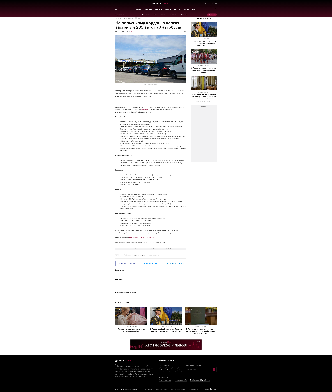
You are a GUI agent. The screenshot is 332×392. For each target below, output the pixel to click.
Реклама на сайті (181, 380)
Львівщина (127, 255)
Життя (176, 9)
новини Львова (127, 389)
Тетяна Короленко (136, 31)
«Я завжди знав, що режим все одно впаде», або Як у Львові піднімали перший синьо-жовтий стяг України (203, 98)
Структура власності (149, 389)
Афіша (194, 9)
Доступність (173, 14)
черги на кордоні (154, 255)
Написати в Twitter (152, 263)
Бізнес (167, 9)
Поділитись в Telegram (176, 263)
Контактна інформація (180, 389)
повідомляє (145, 110)
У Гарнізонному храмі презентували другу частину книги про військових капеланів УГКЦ (200, 331)
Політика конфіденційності (200, 380)
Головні (195, 25)
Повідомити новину (193, 389)
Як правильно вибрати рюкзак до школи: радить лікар (131, 330)
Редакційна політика (161, 389)
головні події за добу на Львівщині (141, 238)
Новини (138, 9)
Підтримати (211, 14)
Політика (148, 9)
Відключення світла (159, 14)
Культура (186, 9)
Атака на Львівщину (186, 14)
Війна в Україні (145, 14)
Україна (139, 18)
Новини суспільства (129, 18)
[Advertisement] (204, 134)
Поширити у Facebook (128, 263)
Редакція (171, 389)
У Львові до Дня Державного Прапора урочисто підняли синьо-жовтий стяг (204, 43)
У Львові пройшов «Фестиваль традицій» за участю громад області (203, 70)
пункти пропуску (139, 255)
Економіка (158, 9)
